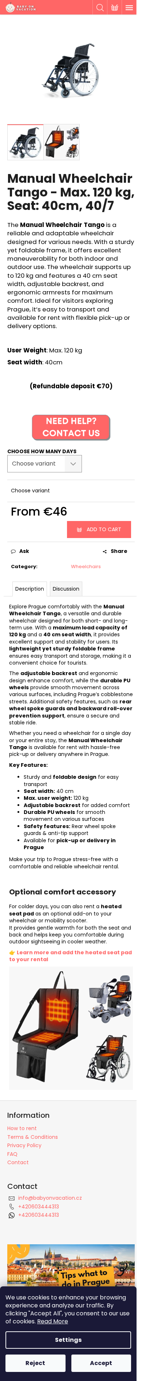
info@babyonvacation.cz (50, 1198)
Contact (18, 1162)
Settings (68, 1340)
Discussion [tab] (66, 588)
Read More (52, 1321)
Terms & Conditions (32, 1137)
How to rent (22, 1128)
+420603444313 (38, 1206)
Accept (101, 1363)
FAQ (12, 1154)
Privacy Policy (24, 1145)
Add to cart (104, 529)
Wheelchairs (86, 566)
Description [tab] (29, 588)
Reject (35, 1363)
